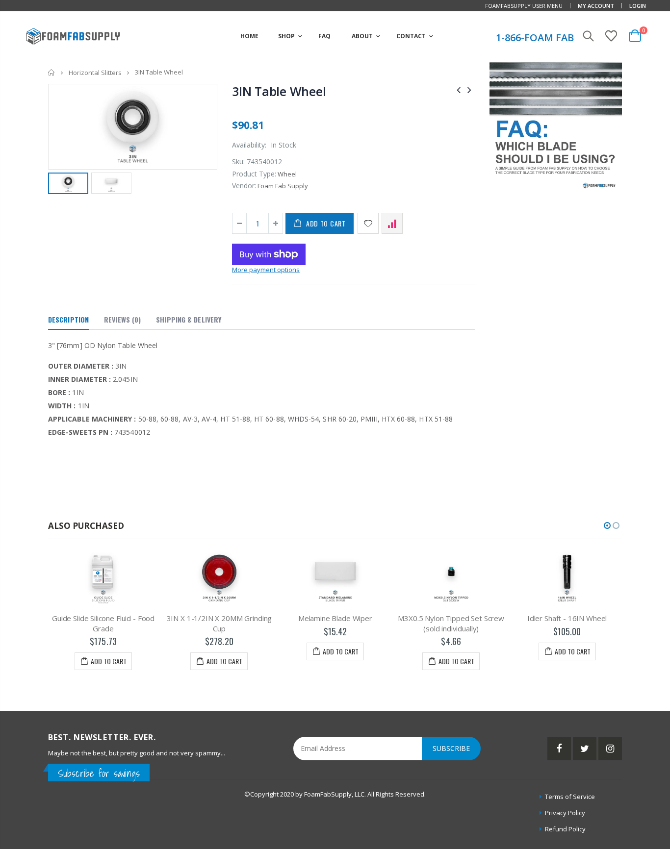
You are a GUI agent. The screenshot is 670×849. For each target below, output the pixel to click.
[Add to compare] (392, 223)
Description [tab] (68, 319)
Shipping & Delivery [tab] (188, 319)
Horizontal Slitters (95, 72)
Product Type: (254, 173)
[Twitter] (584, 748)
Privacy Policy (565, 812)
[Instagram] (610, 748)
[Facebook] (559, 748)
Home (51, 72)
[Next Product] (469, 89)
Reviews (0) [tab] (122, 319)
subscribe (451, 748)
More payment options (266, 269)
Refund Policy (565, 828)
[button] (607, 525)
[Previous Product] (458, 89)
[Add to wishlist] (368, 223)
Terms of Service (570, 796)
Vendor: (244, 185)
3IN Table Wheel (279, 91)
